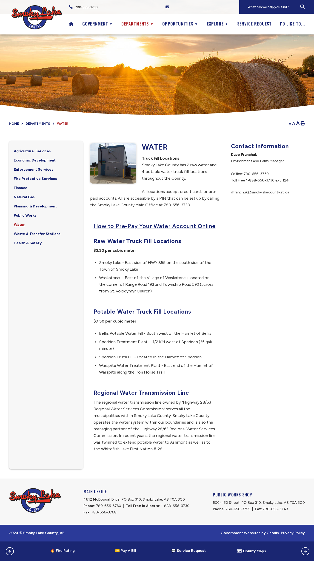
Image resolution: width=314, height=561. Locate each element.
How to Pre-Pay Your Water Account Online (155, 226)
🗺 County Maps (251, 551)
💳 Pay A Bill (125, 550)
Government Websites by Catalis (250, 533)
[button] (302, 7)
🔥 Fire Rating (62, 550)
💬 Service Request (188, 550)
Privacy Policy (293, 533)
